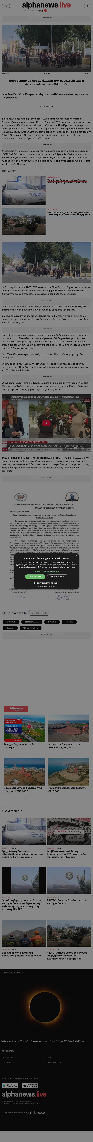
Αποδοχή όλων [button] (35, 577)
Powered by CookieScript (47, 586)
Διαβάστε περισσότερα (66, 567)
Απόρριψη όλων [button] (57, 577)
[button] (46, 571)
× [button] (76, 555)
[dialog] (46, 571)
